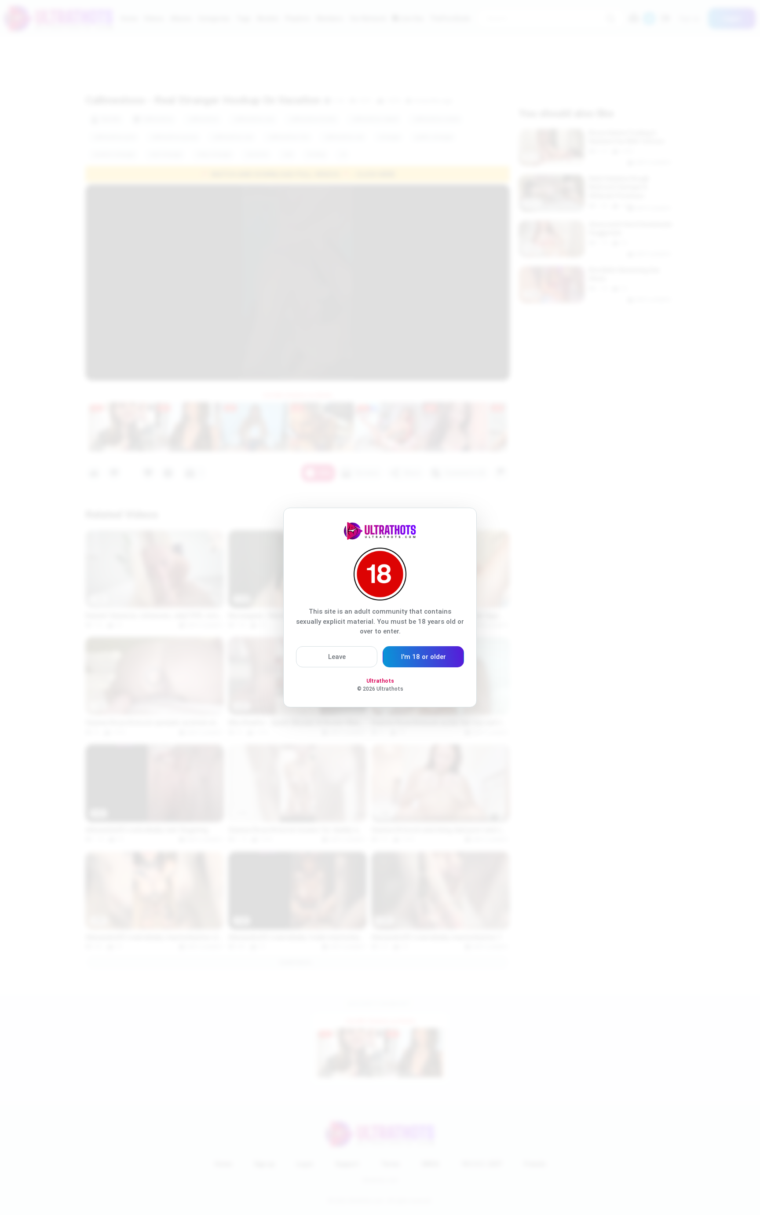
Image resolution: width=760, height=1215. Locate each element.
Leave (337, 657)
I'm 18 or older (423, 657)
